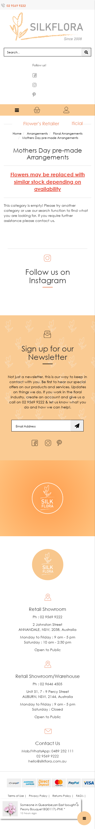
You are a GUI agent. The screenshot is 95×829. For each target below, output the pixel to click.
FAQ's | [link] (81, 785)
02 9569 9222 (16, 6)
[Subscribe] (77, 416)
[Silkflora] (47, 20)
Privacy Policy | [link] (39, 785)
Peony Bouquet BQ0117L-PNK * (42, 809)
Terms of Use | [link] (17, 785)
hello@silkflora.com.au (47, 751)
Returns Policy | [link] (62, 785)
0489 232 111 (62, 741)
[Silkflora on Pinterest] (59, 431)
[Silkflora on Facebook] (34, 431)
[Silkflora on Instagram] (47, 431)
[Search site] (86, 42)
